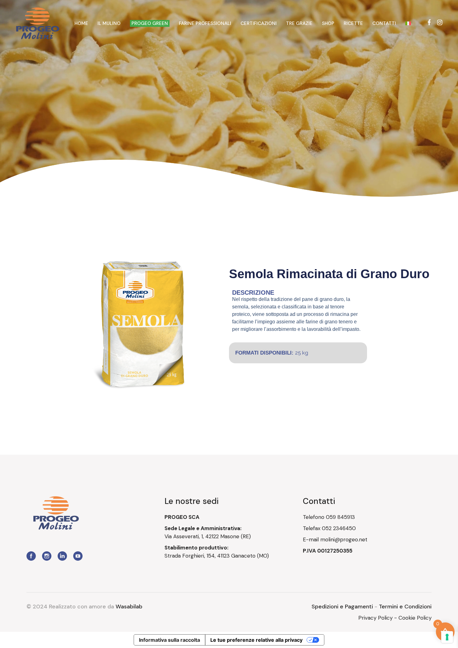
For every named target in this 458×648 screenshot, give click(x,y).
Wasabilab (129, 606)
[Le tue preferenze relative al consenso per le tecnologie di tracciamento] (447, 637)
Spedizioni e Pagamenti (342, 606)
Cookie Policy (415, 617)
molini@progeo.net (343, 539)
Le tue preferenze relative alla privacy (256, 640)
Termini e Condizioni (405, 606)
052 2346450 (339, 528)
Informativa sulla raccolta (169, 640)
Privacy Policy (375, 617)
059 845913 (340, 517)
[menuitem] (408, 23)
